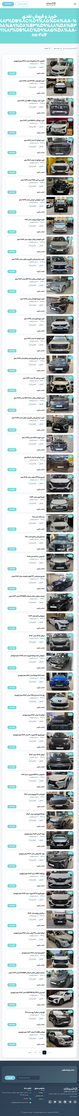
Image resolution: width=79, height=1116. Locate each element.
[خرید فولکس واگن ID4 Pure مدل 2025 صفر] (39, 404)
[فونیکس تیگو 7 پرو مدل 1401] (39, 1018)
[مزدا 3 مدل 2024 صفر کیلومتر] (39, 840)
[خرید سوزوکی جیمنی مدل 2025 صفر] (39, 206)
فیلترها (46, 48)
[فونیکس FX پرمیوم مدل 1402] (39, 800)
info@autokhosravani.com (19, 1103)
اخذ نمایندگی (39, 1096)
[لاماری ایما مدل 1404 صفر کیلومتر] (39, 959)
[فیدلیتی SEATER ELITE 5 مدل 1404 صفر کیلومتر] (39, 999)
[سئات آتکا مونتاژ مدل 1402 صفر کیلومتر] (39, 682)
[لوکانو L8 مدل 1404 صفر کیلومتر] (39, 721)
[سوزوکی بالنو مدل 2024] (39, 622)
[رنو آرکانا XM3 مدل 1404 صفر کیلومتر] (39, 880)
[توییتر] (55, 1102)
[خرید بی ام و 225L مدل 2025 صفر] (39, 186)
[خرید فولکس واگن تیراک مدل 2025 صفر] (39, 246)
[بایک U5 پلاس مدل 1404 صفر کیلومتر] (39, 860)
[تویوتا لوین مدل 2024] (39, 503)
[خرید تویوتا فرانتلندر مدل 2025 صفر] (39, 305)
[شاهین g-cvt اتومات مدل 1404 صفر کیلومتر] (39, 67)
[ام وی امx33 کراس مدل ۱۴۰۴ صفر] (39, 483)
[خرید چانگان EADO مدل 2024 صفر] (39, 127)
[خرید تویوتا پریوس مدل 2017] (39, 226)
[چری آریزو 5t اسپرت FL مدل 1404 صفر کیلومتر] (39, 741)
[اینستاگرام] (75, 1102)
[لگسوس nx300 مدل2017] (39, 563)
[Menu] (75, 4)
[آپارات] (65, 1102)
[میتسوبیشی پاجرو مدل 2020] (39, 543)
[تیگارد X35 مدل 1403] (39, 642)
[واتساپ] (50, 1102)
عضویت (10, 1078)
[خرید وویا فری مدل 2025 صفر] (39, 325)
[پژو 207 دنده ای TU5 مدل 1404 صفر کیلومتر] (39, 701)
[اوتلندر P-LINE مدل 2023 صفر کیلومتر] (39, 1038)
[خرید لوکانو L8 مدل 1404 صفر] (39, 166)
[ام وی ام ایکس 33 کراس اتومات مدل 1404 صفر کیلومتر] (39, 582)
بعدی (29, 1052)
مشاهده (11, 73)
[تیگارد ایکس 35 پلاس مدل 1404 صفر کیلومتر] (39, 939)
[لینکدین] (60, 1102)
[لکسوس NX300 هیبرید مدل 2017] (39, 781)
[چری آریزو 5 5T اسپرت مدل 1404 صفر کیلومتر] (39, 900)
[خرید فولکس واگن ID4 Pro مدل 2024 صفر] (39, 285)
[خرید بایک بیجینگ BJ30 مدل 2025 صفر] (39, 107)
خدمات (41, 1099)
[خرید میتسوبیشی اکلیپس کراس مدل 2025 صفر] (39, 265)
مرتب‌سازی (56, 48)
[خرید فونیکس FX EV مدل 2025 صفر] (39, 87)
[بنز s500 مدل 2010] (39, 523)
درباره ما (41, 1093)
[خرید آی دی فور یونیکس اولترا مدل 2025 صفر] (39, 364)
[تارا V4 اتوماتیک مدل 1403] (39, 820)
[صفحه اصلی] (51, 4)
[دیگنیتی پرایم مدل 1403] (39, 919)
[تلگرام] (70, 1102)
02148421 (26, 1099)
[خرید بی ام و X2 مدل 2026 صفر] (39, 384)
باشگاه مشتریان (22, 4)
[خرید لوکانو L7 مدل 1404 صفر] (39, 146)
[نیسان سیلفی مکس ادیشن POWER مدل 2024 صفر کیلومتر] (39, 602)
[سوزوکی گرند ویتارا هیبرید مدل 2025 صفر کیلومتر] (39, 662)
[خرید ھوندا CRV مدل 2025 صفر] (39, 444)
